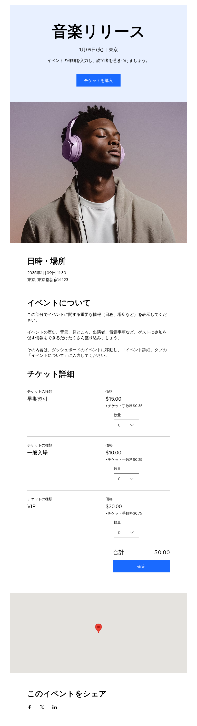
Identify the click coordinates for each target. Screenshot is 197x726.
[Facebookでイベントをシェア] (29, 707)
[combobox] (126, 425)
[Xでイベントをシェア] (42, 707)
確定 (141, 566)
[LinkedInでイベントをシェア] (54, 707)
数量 (117, 415)
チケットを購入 (98, 80)
